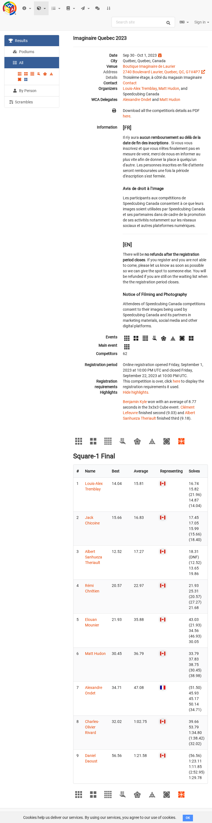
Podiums (26, 51)
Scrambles (23, 102)
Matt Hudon (168, 88)
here (126, 116)
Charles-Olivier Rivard (92, 727)
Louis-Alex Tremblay (140, 88)
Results (21, 40)
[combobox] (143, 22)
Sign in (200, 22)
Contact (130, 83)
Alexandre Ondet (137, 99)
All (20, 63)
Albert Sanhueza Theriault (93, 557)
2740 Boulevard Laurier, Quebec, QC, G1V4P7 (161, 72)
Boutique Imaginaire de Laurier (149, 66)
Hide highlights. (136, 392)
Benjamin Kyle (135, 401)
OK (188, 818)
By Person (27, 90)
